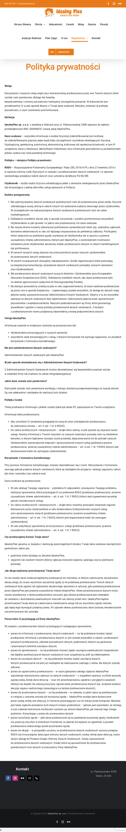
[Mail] (29, 778)
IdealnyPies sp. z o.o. (57, 813)
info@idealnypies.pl (26, 4)
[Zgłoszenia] (22, 778)
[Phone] (36, 778)
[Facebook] (8, 778)
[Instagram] (15, 778)
